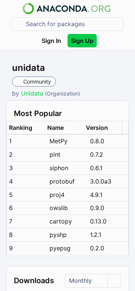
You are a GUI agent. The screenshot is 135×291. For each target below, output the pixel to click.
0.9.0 (97, 208)
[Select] (114, 280)
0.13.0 (98, 221)
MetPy (59, 141)
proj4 (57, 194)
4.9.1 (96, 194)
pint (55, 154)
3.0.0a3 (100, 181)
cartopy (61, 221)
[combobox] (72, 24)
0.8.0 (97, 141)
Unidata (33, 93)
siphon (59, 168)
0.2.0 (97, 248)
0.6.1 (96, 168)
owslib (59, 208)
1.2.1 (95, 234)
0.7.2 (96, 154)
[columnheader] (26, 127)
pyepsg (60, 248)
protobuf (62, 181)
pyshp (58, 234)
